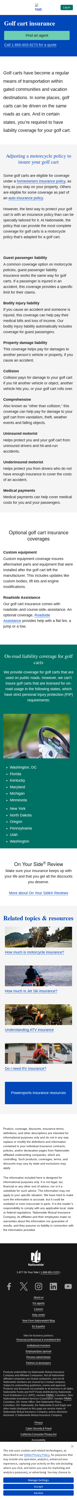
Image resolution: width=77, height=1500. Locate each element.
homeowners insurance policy (41, 181)
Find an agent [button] (37, 35)
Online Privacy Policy (36, 1455)
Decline (38, 1493)
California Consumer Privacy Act (38, 1434)
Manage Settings (38, 1480)
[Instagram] (38, 1287)
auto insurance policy (25, 198)
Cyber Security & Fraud (39, 1428)
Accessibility (38, 1440)
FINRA (50, 1395)
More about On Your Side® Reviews (38, 893)
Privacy (38, 1422)
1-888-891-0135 (50, 1272)
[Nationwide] (38, 1258)
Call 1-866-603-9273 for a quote (30, 45)
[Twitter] (24, 1287)
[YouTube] (68, 1287)
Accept (38, 1486)
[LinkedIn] (53, 1287)
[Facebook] (9, 1287)
